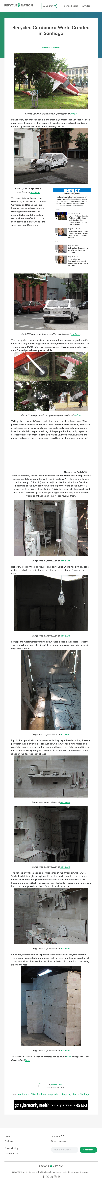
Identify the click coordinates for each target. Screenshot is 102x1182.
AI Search (48, 5)
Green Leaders (58, 1141)
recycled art (54, 1094)
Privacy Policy (11, 1148)
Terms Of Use (11, 1153)
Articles (86, 5)
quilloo (73, 113)
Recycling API (57, 1135)
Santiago (85, 1094)
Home (7, 1135)
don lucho (35, 192)
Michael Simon (56, 1084)
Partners (8, 1141)
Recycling (66, 1094)
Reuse (76, 1094)
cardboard (23, 1094)
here (68, 1056)
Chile (33, 1094)
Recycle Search (70, 5)
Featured (42, 1094)
